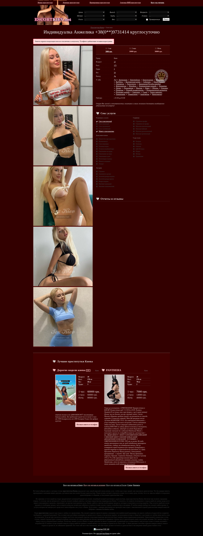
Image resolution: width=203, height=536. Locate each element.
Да (115, 76)
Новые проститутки (45, 3)
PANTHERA (113, 370)
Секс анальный (104, 124)
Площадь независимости (135, 90)
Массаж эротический (143, 134)
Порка (138, 151)
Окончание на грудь (105, 151)
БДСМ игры (140, 149)
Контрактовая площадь (147, 86)
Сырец (145, 92)
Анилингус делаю (105, 174)
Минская (139, 88)
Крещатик (163, 86)
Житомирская (121, 86)
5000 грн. (109, 51)
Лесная (118, 88)
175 (115, 65)
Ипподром (132, 86)
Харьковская (144, 94)
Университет (133, 94)
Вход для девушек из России (116, 485)
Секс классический (105, 121)
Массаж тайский (141, 129)
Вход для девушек (157, 3)
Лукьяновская (128, 88)
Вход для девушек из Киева (73, 485)
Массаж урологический (144, 131)
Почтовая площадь (123, 92)
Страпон (102, 171)
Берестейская (135, 80)
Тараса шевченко (156, 92)
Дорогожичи (131, 84)
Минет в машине (104, 161)
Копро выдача (103, 181)
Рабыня (138, 146)
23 (115, 62)
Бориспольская (148, 80)
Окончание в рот (104, 156)
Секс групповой (104, 126)
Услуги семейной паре (106, 149)
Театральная (120, 94)
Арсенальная (123, 80)
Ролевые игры (104, 146)
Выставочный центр (133, 82)
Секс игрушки (104, 144)
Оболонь (155, 88)
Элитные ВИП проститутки (130, 3)
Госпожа (139, 144)
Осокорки (164, 88)
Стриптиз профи (141, 121)
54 (115, 73)
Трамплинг (139, 156)
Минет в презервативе (106, 131)
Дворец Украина (159, 82)
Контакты (136, 485)
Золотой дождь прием (106, 179)
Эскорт (101, 164)
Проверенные (154, 19)
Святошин (136, 92)
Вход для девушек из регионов (94, 485)
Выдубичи (119, 82)
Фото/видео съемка (105, 159)
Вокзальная (160, 80)
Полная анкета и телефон (87, 424)
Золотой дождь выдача (106, 176)
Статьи (129, 485)
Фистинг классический (106, 186)
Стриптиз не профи (142, 124)
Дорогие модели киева (71, 370)
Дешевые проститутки (71, 3)
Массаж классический (143, 126)
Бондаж (138, 141)
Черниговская (157, 94)
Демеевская (120, 84)
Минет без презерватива (107, 139)
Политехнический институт (156, 90)
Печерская (119, 90)
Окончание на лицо (105, 154)
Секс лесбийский (104, 129)
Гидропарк (147, 82)
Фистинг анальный (105, 184)
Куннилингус (103, 141)
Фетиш (138, 154)
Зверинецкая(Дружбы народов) (150, 84)
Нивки (147, 88)
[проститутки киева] (53, 12)
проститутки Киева (103, 533)
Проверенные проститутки (100, 3)
